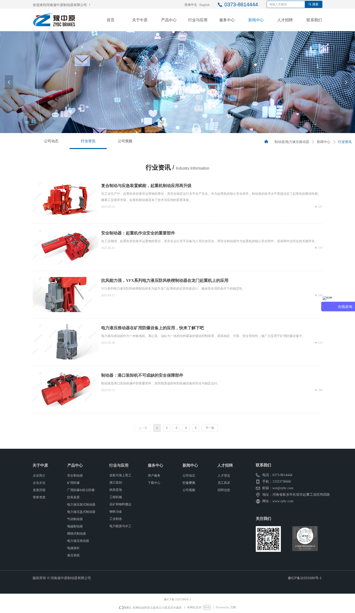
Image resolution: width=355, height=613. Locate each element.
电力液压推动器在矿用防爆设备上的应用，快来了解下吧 (152, 328)
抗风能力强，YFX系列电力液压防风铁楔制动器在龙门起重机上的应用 (164, 280)
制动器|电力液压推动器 (292, 142)
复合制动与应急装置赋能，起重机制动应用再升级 (146, 185)
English (204, 5)
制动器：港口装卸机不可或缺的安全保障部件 (142, 375)
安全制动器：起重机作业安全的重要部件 (138, 233)
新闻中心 (323, 142)
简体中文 (191, 5)
